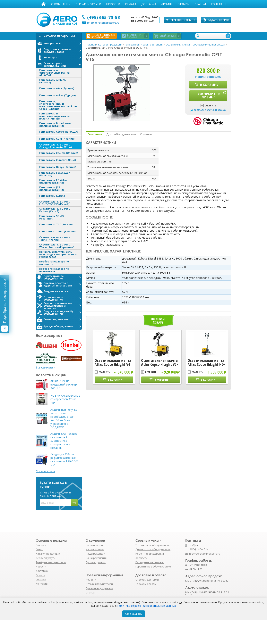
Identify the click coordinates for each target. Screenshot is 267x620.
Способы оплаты (145, 584)
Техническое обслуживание (152, 545)
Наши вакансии (95, 553)
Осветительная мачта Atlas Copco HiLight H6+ (206, 362)
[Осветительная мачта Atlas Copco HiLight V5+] (160, 344)
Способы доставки (147, 579)
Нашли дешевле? (208, 77)
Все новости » (45, 471)
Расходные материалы (149, 562)
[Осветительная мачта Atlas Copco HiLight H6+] (207, 344)
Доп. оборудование (121, 134)
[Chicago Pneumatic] (208, 120)
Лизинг (166, 4)
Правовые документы (99, 588)
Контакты (218, 4)
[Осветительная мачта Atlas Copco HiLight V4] (114, 344)
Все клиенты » (45, 367)
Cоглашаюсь (133, 614)
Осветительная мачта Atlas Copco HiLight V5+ (159, 362)
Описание (95, 134)
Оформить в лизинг (209, 95)
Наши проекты (95, 545)
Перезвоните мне (182, 20)
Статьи (200, 4)
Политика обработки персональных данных (146, 606)
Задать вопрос (218, 20)
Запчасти (141, 558)
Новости (113, 4)
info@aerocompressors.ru (103, 22)
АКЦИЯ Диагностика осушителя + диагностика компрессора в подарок (64, 441)
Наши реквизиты (96, 558)
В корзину (209, 85)
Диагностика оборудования (152, 549)
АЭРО (58, 19)
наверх (239, 555)
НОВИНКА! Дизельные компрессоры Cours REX (65, 399)
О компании (61, 4)
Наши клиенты (95, 549)
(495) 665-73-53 (103, 17)
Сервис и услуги (88, 4)
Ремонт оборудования (149, 553)
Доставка (148, 4)
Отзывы (183, 4)
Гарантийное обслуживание (153, 566)
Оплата (130, 4)
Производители (96, 562)
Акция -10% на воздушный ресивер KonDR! (63, 384)
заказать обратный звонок (210, 110)
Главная (44, 4)
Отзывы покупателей (99, 584)
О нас (39, 549)
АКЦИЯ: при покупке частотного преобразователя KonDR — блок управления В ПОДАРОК (63, 418)
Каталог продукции (48, 553)
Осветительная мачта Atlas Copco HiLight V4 (113, 362)
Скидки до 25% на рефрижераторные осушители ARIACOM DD (64, 459)
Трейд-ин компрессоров (51, 562)
